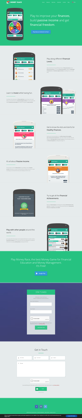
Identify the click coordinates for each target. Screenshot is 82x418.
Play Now (53, 2)
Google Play (42, 273)
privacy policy (42, 323)
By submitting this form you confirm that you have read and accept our (41, 323)
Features (48, 2)
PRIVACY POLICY (52, 412)
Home (43, 2)
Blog (68, 2)
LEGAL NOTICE (47, 412)
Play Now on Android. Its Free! (41, 32)
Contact (64, 2)
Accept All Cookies (71, 416)
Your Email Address (34, 301)
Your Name (32, 308)
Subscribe (59, 2)
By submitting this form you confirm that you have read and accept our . (41, 385)
